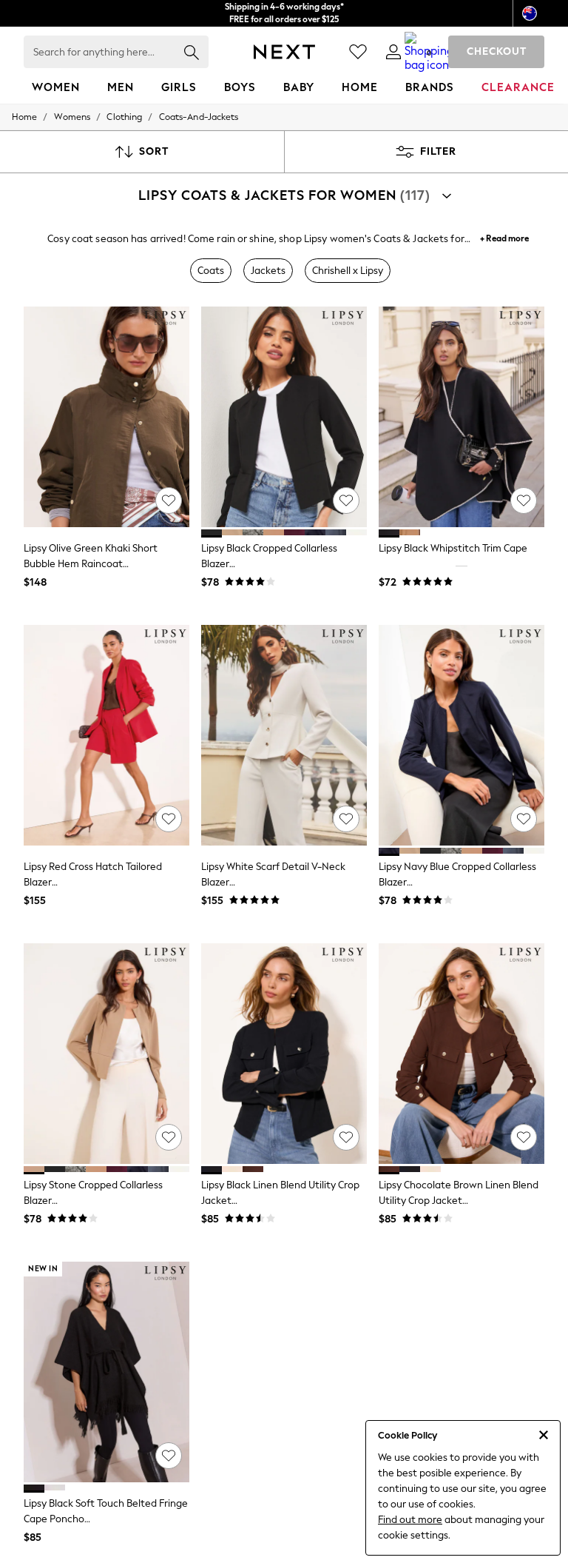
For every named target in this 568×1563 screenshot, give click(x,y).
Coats (210, 270)
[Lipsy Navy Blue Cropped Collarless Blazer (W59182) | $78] (461, 735)
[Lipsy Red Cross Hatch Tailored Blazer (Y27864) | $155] (106, 735)
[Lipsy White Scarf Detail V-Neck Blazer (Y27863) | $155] (284, 735)
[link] (393, 52)
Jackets (268, 270)
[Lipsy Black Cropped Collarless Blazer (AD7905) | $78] (284, 417)
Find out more (410, 1519)
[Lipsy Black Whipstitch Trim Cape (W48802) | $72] (461, 417)
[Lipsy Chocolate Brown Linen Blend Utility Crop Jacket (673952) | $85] (461, 1054)
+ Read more (504, 236)
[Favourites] (358, 52)
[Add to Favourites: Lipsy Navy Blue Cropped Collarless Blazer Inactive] (523, 818)
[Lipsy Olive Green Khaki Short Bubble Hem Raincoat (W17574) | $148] (106, 417)
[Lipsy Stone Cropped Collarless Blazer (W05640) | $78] (106, 1054)
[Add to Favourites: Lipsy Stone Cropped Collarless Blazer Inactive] (168, 1137)
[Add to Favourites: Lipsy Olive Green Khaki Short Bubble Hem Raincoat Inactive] (168, 500)
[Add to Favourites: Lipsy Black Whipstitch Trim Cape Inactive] (523, 500)
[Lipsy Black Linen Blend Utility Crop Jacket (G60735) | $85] (284, 1054)
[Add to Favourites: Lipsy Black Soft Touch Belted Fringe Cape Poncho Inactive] (168, 1455)
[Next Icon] (284, 51)
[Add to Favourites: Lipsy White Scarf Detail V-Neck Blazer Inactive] (346, 818)
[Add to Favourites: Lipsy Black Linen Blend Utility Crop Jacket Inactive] (346, 1137)
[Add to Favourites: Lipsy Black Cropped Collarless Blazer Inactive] (346, 500)
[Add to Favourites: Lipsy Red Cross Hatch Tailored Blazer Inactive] (168, 818)
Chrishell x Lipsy (347, 270)
